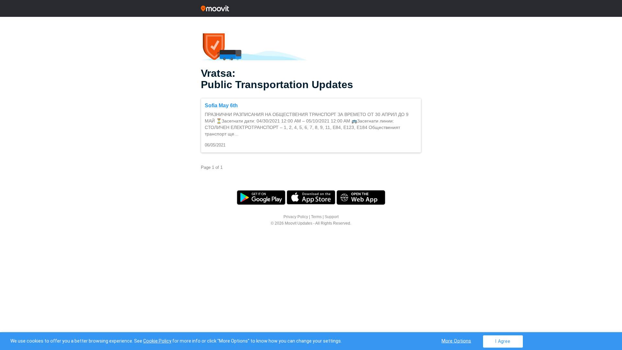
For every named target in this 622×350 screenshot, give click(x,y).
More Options (456, 341)
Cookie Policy (157, 341)
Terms (316, 217)
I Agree (502, 341)
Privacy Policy (295, 217)
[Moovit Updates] (311, 8)
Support (332, 217)
